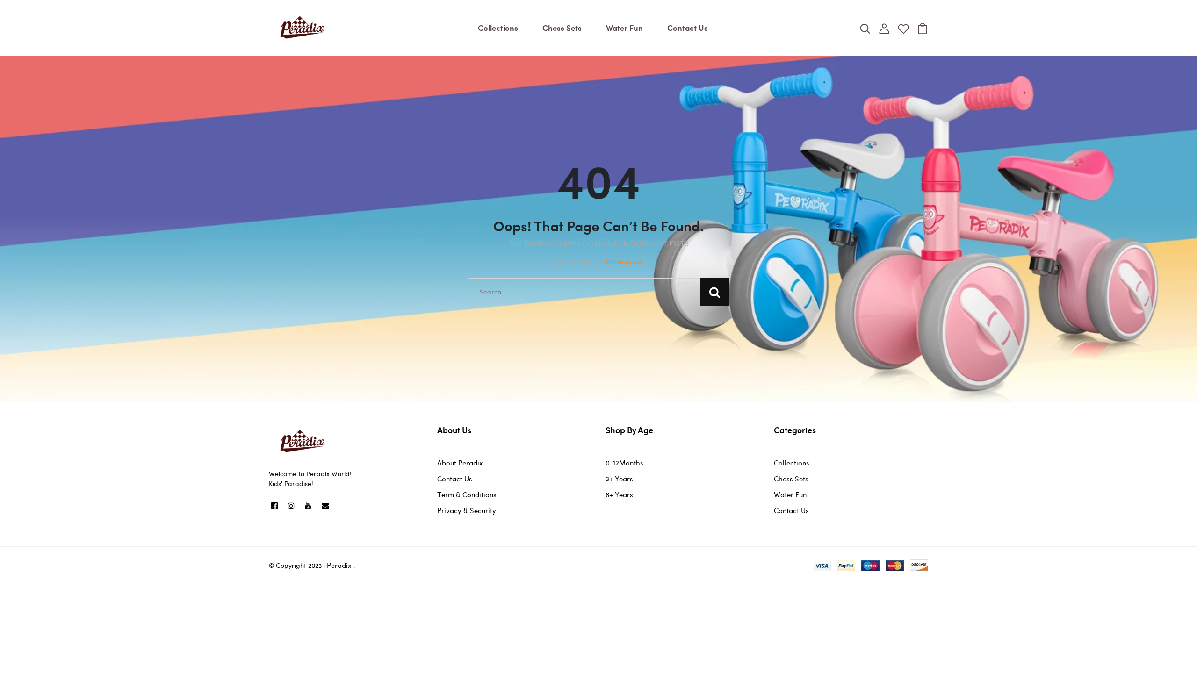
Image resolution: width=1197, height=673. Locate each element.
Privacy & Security (466, 510)
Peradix (339, 565)
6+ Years (619, 494)
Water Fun (624, 27)
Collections (498, 27)
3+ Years (619, 478)
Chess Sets (562, 27)
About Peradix (460, 462)
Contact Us (687, 27)
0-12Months (624, 462)
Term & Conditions (467, 494)
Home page (624, 261)
